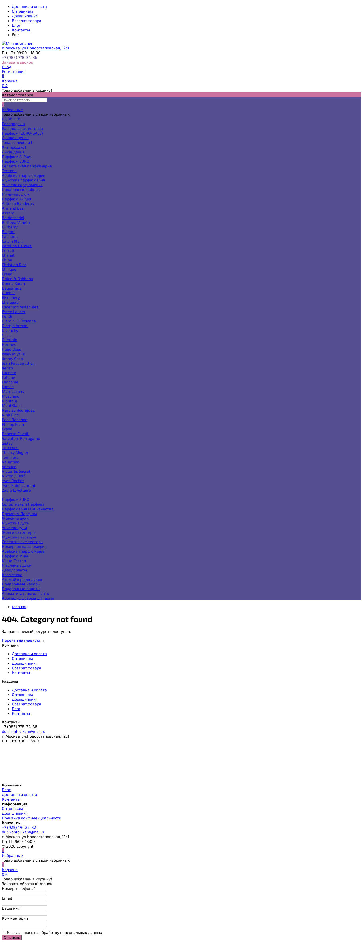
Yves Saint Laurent (18, 485)
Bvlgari (8, 231)
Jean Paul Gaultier (18, 363)
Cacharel (10, 236)
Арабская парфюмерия (23, 175)
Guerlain (9, 339)
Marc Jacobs (13, 391)
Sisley (7, 443)
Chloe (7, 259)
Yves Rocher (13, 480)
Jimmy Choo (12, 358)
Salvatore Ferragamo (21, 438)
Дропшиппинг (24, 15)
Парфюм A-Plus (16, 156)
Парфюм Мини (15, 555)
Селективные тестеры (22, 541)
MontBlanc (11, 405)
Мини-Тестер (14, 560)
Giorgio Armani (15, 325)
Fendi (7, 316)
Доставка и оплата (29, 6)
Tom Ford (10, 457)
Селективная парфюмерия (27, 165)
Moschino (10, 396)
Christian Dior (14, 264)
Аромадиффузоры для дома (28, 598)
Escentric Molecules (20, 306)
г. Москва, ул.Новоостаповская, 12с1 (35, 47)
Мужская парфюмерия (23, 180)
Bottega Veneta (16, 222)
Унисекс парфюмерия (22, 184)
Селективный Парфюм (23, 504)
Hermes (9, 344)
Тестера (9, 170)
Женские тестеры (18, 532)
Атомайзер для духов (22, 579)
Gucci (7, 335)
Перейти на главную (21, 640)
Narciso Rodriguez (18, 410)
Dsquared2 (11, 288)
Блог (16, 25)
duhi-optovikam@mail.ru (23, 731)
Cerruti (8, 250)
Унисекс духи (14, 527)
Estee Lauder (13, 311)
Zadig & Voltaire (16, 490)
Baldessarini (13, 217)
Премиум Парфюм (19, 513)
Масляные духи (16, 565)
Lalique (8, 377)
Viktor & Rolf (13, 475)
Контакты (21, 29)
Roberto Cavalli (15, 433)
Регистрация (14, 71)
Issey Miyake (13, 353)
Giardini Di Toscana (19, 320)
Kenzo (7, 367)
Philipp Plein (13, 424)
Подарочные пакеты (21, 588)
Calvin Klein (12, 241)
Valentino (10, 461)
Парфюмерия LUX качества (28, 508)
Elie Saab (10, 302)
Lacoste (9, 372)
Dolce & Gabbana (17, 278)
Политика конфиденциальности (31, 817)
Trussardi (10, 447)
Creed (7, 273)
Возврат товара (26, 20)
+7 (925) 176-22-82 (19, 827)
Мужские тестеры (19, 537)
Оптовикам (22, 11)
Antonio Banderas (18, 203)
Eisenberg (11, 297)
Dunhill (8, 292)
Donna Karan (13, 283)
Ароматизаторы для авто (25, 593)
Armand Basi (13, 208)
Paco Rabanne (14, 419)
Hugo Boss (11, 349)
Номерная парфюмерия (24, 546)
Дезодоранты (14, 569)
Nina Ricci (11, 414)
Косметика (12, 574)
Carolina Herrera (17, 245)
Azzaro (8, 212)
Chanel (8, 255)
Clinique (9, 269)
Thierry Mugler (15, 452)
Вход (6, 66)
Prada (7, 428)
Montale (9, 400)
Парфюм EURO (15, 161)
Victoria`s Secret (16, 471)
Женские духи (15, 518)
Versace (9, 466)
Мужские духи (15, 522)
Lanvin (8, 386)
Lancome (10, 382)
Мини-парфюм (16, 194)
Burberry (10, 226)
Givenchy (10, 330)
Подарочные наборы (21, 189)
